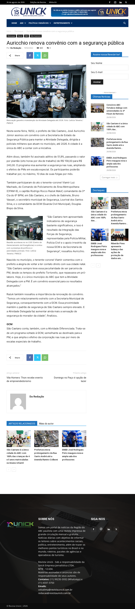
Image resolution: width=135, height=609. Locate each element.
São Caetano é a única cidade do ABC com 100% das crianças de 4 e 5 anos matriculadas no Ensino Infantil (18, 456)
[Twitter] (125, 2)
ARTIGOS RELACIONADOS (22, 423)
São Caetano (36, 36)
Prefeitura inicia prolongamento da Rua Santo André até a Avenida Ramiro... (119, 217)
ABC (22, 23)
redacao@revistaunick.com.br (54, 593)
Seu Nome (96, 63)
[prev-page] (9, 469)
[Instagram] (115, 2)
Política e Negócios (39, 23)
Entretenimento (62, 23)
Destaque (18, 31)
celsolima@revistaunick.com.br (55, 589)
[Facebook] (109, 2)
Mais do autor (46, 423)
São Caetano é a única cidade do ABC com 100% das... (117, 126)
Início (9, 31)
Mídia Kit (53, 2)
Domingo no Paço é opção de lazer (70, 379)
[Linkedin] (120, 2)
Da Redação (15, 48)
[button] (124, 23)
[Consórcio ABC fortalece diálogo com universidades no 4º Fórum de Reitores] (97, 108)
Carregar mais (108, 177)
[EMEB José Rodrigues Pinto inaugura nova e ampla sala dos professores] (74, 438)
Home (14, 23)
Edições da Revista (38, 2)
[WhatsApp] (45, 55)
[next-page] (14, 469)
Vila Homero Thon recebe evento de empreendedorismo (25, 379)
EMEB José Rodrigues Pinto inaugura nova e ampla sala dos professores (99, 249)
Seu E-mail (97, 72)
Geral (20, 36)
